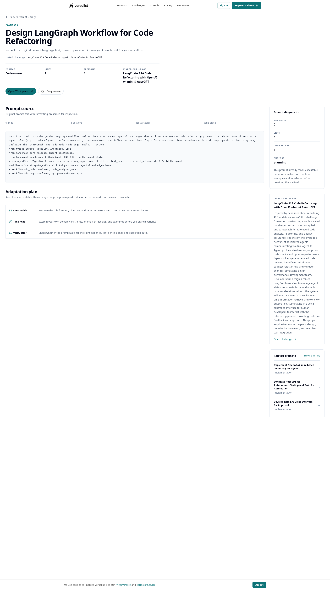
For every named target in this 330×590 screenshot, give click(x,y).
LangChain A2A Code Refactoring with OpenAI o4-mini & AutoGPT (64, 57)
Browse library (312, 355)
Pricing (168, 5)
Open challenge (283, 339)
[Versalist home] (78, 5)
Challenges (138, 5)
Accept (259, 584)
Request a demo (244, 5)
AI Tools (154, 5)
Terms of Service (146, 584)
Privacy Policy (123, 584)
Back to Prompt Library (23, 17)
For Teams (183, 5)
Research (122, 5)
